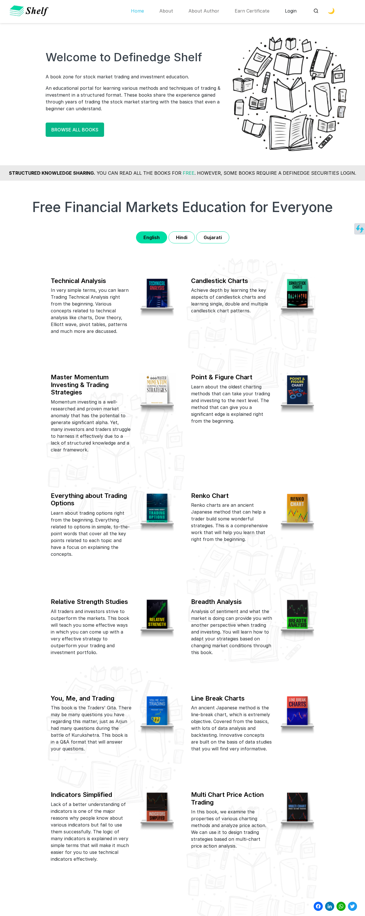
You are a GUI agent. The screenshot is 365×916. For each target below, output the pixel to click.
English (151, 237)
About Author (203, 11)
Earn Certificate (252, 11)
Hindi (181, 237)
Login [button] (291, 11)
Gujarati (213, 237)
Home (137, 11)
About (166, 11)
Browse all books (74, 130)
